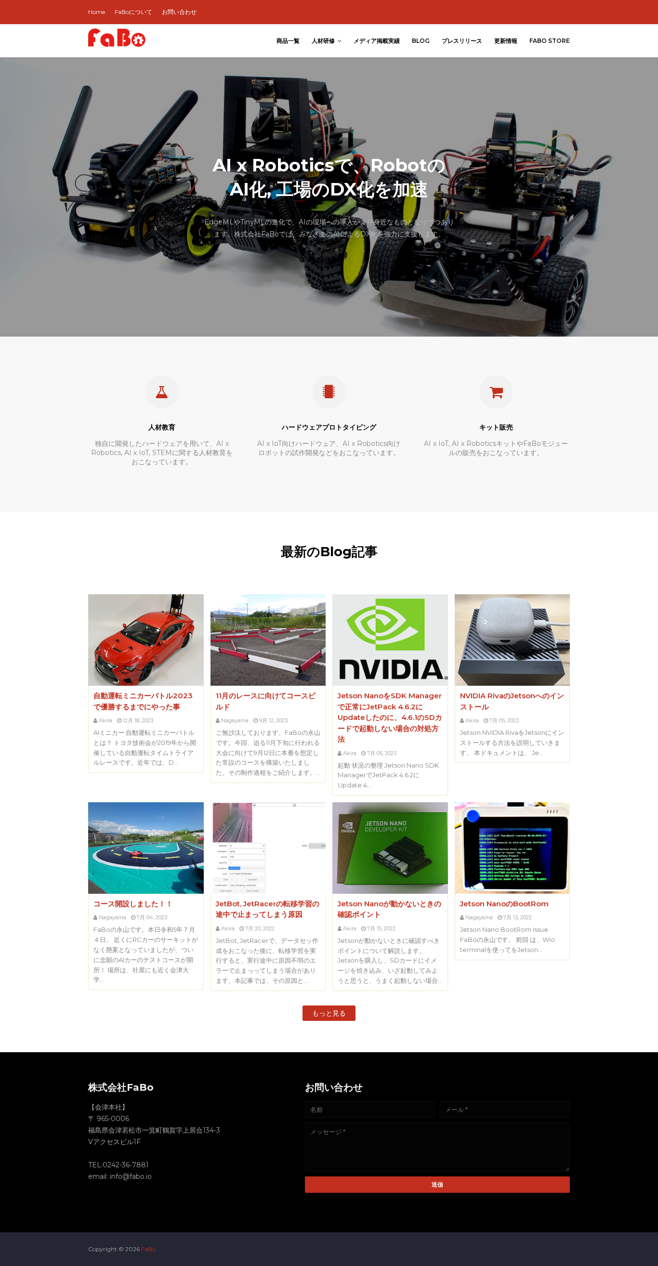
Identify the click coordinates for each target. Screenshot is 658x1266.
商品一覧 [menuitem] (288, 40)
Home (96, 11)
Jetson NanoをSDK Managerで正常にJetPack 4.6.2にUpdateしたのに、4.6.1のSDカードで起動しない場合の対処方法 (390, 717)
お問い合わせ (179, 11)
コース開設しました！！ (133, 903)
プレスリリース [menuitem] (462, 40)
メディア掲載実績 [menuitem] (377, 40)
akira (105, 720)
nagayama (235, 720)
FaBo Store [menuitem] (549, 40)
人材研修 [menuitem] (323, 40)
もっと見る (329, 1013)
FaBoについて (133, 11)
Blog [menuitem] (421, 40)
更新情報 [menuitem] (505, 40)
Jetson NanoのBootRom (504, 903)
